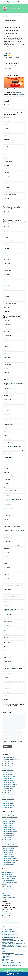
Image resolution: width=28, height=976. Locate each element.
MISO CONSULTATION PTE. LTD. (10, 934)
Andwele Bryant (7, 601)
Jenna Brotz (6, 472)
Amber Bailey (6, 342)
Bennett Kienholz (7, 335)
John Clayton (6, 657)
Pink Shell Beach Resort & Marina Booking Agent (14, 450)
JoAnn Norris (6, 331)
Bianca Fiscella (7, 541)
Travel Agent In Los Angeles (9, 776)
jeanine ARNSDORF (8, 132)
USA (12, 15)
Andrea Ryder (7, 515)
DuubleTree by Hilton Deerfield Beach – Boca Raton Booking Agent (13, 610)
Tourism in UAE (6, 891)
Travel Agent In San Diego (8, 786)
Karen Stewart (7, 692)
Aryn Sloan (6, 559)
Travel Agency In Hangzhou (9, 839)
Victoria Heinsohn (7, 589)
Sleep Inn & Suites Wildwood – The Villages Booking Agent (13, 669)
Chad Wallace (7, 338)
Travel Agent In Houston (8, 761)
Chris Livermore (7, 327)
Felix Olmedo (6, 202)
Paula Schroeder (7, 350)
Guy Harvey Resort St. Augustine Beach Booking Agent (14, 418)
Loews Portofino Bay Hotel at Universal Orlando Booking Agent (14, 384)
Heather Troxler (7, 511)
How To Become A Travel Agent (9, 922)
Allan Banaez (6, 172)
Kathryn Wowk (7, 582)
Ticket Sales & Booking (7, 888)
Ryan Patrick (6, 483)
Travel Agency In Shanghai (8, 821)
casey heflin (6, 519)
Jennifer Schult (5, 957)
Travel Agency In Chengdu (8, 844)
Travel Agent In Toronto (7, 774)
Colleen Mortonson (8, 495)
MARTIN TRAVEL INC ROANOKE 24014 (11, 962)
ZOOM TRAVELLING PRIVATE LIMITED (11, 965)
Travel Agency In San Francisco (10, 860)
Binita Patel (6, 574)
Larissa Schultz (7, 699)
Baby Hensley (7, 165)
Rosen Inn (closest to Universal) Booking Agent (13, 585)
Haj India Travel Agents (7, 884)
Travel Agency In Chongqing (9, 841)
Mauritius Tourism (6, 895)
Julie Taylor (6, 168)
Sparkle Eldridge (7, 664)
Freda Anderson (7, 410)
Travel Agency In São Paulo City (10, 817)
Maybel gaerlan (5, 932)
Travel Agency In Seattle (8, 856)
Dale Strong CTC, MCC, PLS (10, 194)
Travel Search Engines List (8, 897)
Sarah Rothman (7, 552)
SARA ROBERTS (7, 364)
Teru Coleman (7, 593)
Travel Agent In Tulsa (7, 765)
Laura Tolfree (6, 150)
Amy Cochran (7, 468)
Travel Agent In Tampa (7, 797)
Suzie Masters (7, 176)
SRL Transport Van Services (9, 931)
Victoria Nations (7, 357)
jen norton (6, 650)
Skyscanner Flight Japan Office (9, 963)
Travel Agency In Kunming (8, 862)
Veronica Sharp (7, 154)
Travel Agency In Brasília (8, 833)
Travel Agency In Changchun (9, 858)
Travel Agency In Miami (7, 825)
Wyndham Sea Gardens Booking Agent (12, 545)
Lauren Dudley (7, 605)
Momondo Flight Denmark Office (10, 937)
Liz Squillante (6, 379)
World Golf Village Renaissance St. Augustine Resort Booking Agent (13, 500)
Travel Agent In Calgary (7, 778)
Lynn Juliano (6, 487)
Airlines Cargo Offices (7, 872)
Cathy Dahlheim (7, 143)
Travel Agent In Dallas (7, 772)
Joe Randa (6, 124)
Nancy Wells (6, 534)
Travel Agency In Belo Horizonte (10, 846)
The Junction (5, 936)
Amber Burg (6, 372)
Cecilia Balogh (7, 375)
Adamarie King (7, 625)
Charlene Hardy (7, 414)
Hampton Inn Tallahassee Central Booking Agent (14, 530)
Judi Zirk (5, 435)
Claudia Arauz (7, 146)
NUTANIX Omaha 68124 (8, 953)
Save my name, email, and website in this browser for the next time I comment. (13, 742)
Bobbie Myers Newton (8, 508)
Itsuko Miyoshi (7, 439)
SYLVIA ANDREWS (8, 191)
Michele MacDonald (8, 395)
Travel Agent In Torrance (8, 788)
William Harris (7, 135)
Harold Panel (6, 346)
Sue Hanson (6, 368)
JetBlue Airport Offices (7, 913)
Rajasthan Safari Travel (7, 886)
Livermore (21, 15)
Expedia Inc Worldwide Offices (9, 882)
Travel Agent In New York (8, 763)
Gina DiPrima (6, 104)
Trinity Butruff (6, 646)
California (16, 15)
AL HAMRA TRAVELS (7, 929)
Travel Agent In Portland (8, 757)
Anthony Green (7, 688)
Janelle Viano (6, 139)
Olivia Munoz (6, 695)
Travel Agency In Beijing (8, 815)
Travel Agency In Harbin (8, 850)
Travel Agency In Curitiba (8, 848)
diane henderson (7, 353)
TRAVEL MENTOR (6, 956)
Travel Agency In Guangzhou (9, 829)
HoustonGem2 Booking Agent (10, 388)
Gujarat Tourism (6, 893)
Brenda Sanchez (7, 399)
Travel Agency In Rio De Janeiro (10, 819)
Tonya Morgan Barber (8, 621)
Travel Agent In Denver (7, 807)
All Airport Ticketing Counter (9, 876)
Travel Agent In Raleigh (7, 780)
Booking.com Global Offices (9, 878)
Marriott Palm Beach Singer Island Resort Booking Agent (12, 638)
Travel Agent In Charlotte (8, 790)
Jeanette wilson (7, 461)
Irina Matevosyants (8, 406)
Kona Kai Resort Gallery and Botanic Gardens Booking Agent (13, 491)
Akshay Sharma (6, 911)
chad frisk (6, 361)
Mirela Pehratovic (7, 653)
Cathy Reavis (6, 578)
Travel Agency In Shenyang (8, 852)
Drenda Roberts (7, 442)
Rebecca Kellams (7, 661)
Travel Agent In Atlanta (7, 770)
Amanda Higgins (7, 673)
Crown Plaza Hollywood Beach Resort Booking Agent (13, 629)
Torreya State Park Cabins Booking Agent (12, 446)
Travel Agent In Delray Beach (9, 782)
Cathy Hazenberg (7, 431)
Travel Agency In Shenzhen (8, 823)
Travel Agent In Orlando (8, 803)
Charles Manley (7, 617)
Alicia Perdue (6, 128)
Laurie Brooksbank (8, 537)
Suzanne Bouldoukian (7, 939)
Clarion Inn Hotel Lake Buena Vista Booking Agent (13, 597)
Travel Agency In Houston (8, 837)
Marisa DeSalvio (7, 642)
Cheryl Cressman (7, 479)
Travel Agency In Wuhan (8, 864)
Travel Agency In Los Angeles (9, 831)
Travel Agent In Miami (7, 794)
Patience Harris (7, 570)
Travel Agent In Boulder (8, 801)
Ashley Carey (6, 556)
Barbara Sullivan (7, 324)
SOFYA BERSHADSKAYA (9, 634)
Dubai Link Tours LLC (7, 960)
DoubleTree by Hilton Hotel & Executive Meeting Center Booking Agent (14, 423)
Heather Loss (5, 959)
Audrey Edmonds (7, 427)
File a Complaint (8, 68)
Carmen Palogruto (7, 684)
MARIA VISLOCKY (7, 548)
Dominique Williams (8, 563)
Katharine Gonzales (8, 161)
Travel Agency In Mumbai (8, 827)
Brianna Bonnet (7, 677)
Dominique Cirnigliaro (8, 453)
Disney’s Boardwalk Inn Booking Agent (12, 526)
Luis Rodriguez (7, 183)
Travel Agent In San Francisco (9, 784)
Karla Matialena (7, 464)
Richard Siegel (7, 567)
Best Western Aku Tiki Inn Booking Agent (12, 392)
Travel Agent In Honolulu (8, 799)
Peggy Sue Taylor (7, 614)
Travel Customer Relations (8, 880)
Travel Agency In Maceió (8, 835)
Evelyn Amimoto (7, 187)
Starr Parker (6, 180)
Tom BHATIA (6, 108)
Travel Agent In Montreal (8, 805)
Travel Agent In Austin (7, 792)
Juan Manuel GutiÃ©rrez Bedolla (10, 475)
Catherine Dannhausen (8, 457)
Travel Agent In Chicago (8, 768)
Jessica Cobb (6, 198)
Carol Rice (6, 522)
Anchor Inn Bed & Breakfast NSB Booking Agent (14, 681)
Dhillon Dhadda (7, 120)
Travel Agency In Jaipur (8, 854)
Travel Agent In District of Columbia (10, 759)
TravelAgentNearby (7, 15)
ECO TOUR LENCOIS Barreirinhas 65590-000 (13, 954)
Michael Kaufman (7, 403)
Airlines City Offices (7, 874)
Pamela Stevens (7, 504)
